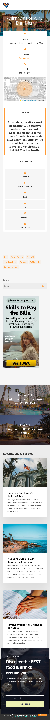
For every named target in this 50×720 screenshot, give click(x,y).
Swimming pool (10, 267)
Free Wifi (30, 257)
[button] (46, 5)
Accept (43, 714)
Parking (23, 262)
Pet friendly (35, 262)
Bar (5, 257)
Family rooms (17, 257)
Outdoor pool (10, 262)
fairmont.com (25, 58)
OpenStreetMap (33, 100)
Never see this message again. (25, 716)
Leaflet (23, 100)
